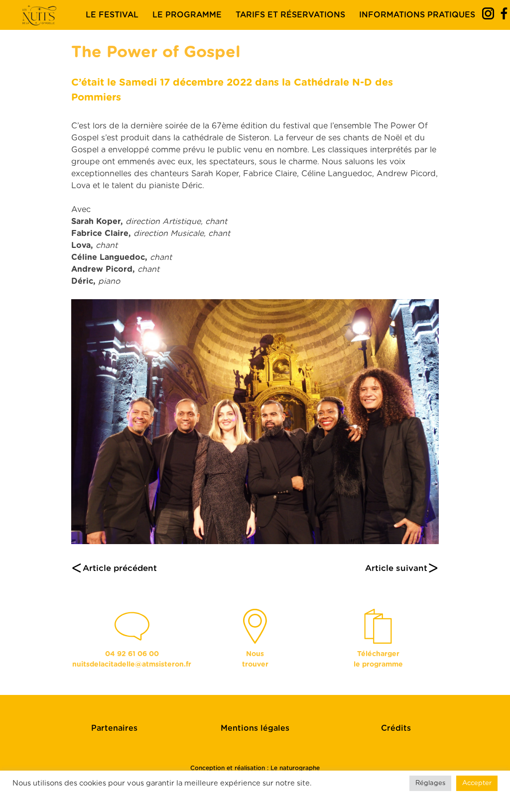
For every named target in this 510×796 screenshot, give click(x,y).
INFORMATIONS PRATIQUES (417, 15)
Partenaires (114, 728)
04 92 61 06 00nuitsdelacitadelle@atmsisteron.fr (131, 659)
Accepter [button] (477, 783)
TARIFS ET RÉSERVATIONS (290, 15)
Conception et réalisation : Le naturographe (255, 768)
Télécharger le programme (378, 659)
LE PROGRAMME (187, 15)
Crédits (396, 728)
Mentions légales (255, 728)
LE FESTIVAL (112, 15)
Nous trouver (255, 659)
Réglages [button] (430, 783)
